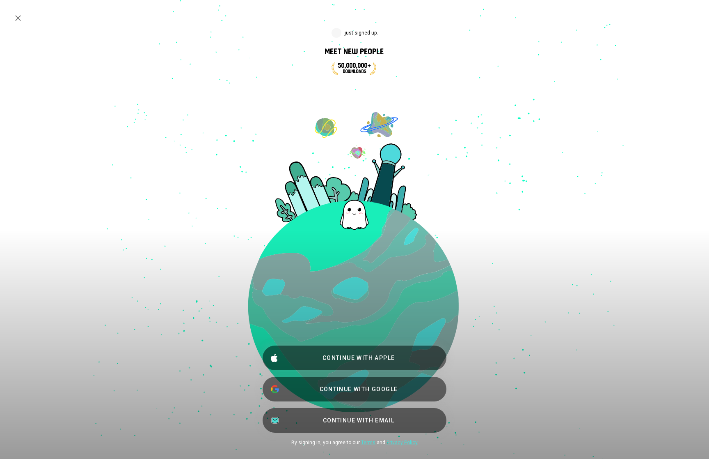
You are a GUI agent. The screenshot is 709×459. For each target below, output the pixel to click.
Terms (368, 442)
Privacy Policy (402, 442)
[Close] (18, 18)
